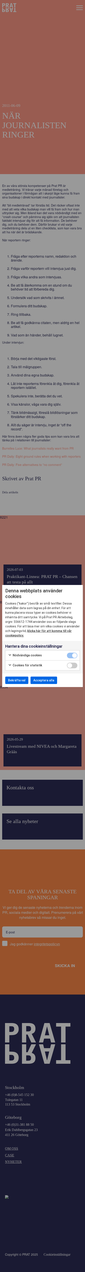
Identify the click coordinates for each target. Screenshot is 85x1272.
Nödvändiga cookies (27, 655)
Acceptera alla (43, 680)
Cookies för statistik (27, 665)
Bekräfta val (17, 680)
